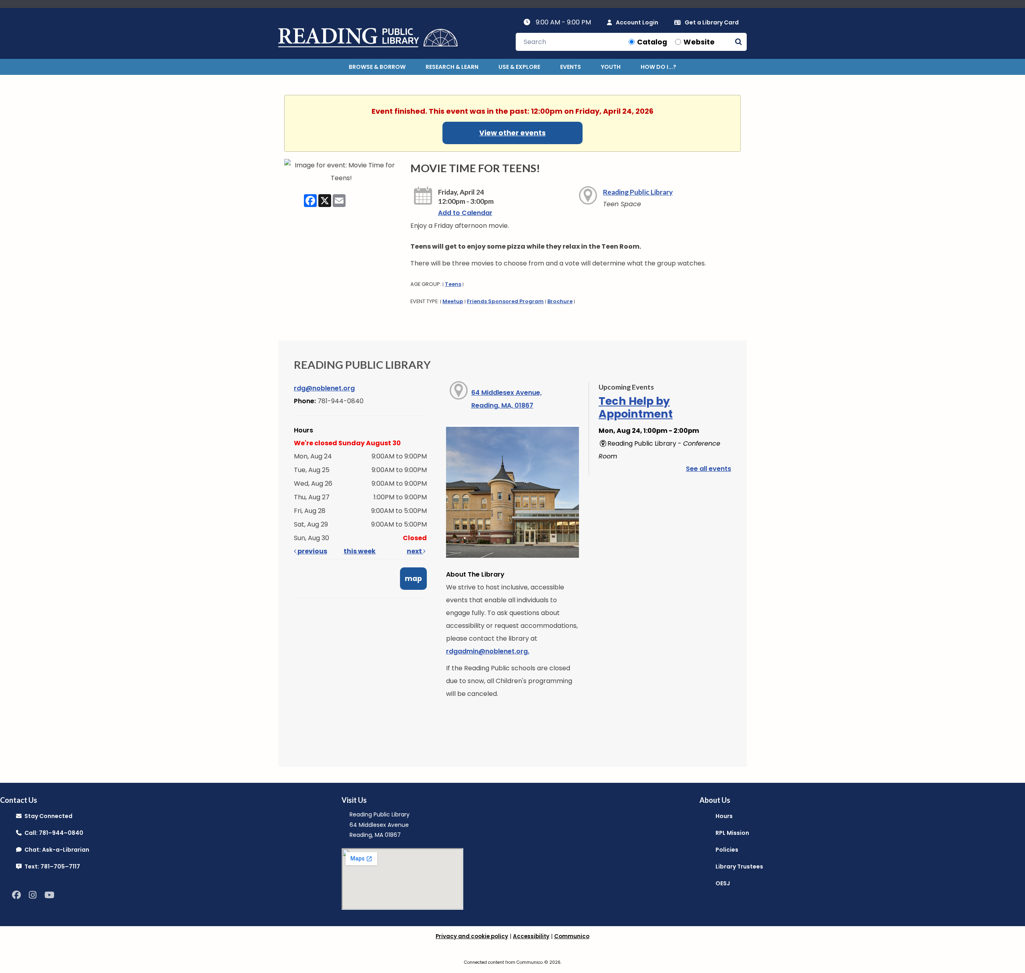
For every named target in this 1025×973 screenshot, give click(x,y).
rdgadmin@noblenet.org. (487, 651)
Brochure (560, 301)
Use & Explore (519, 67)
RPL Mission (732, 833)
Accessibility (531, 936)
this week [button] (360, 551)
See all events (708, 468)
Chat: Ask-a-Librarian (55, 850)
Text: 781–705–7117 (51, 866)
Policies (726, 850)
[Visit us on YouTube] (49, 895)
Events (570, 67)
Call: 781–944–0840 (52, 833)
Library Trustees (739, 866)
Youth (611, 67)
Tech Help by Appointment (636, 407)
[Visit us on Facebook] (16, 895)
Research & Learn (452, 67)
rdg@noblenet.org (324, 388)
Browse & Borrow (377, 67)
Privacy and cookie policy (472, 936)
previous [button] (311, 551)
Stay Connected (47, 816)
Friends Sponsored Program (505, 301)
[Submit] (738, 42)
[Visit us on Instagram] (32, 895)
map (413, 578)
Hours (724, 816)
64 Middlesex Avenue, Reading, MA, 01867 (506, 399)
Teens (453, 284)
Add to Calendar (465, 212)
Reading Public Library (638, 192)
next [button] (415, 551)
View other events (512, 133)
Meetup (452, 301)
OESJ (722, 883)
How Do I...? (658, 67)
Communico (571, 936)
